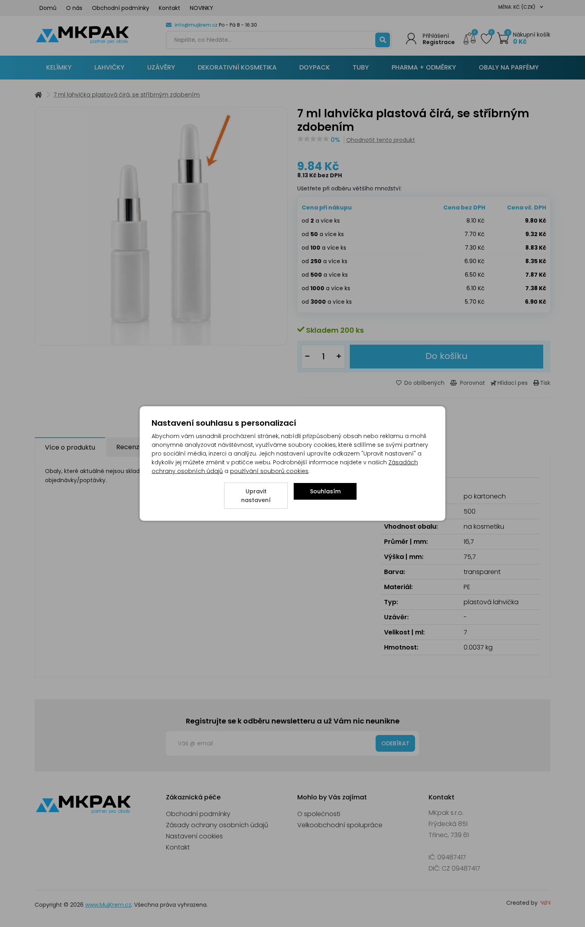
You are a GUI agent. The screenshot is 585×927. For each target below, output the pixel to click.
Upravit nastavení (256, 495)
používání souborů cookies (269, 471)
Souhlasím (325, 491)
